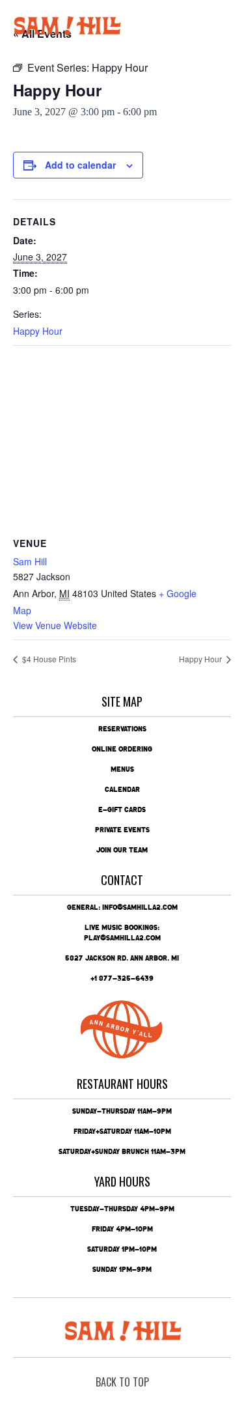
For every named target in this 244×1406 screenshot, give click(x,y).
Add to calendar (80, 164)
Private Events (122, 829)
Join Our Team (122, 850)
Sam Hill (30, 561)
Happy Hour (37, 330)
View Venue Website (55, 625)
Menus (122, 769)
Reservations (122, 729)
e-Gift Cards (122, 809)
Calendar (122, 789)
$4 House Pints (48, 658)
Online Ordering (122, 749)
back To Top (122, 1382)
